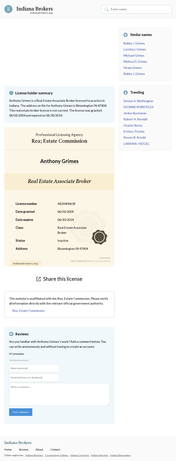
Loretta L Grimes (134, 49)
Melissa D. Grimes (135, 61)
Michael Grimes (133, 55)
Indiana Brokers (34, 9)
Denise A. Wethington (138, 101)
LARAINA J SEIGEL (136, 143)
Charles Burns (132, 125)
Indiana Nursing (99, 455)
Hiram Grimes (132, 68)
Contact (55, 449)
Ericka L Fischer (134, 131)
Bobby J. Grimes (134, 43)
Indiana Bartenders (120, 455)
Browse (23, 449)
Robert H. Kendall (135, 119)
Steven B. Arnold (134, 137)
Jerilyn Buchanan (134, 113)
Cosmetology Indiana (56, 455)
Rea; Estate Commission (28, 310)
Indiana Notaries (34, 455)
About (39, 449)
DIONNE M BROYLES (138, 107)
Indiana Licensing (79, 455)
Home (8, 449)
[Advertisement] (59, 57)
